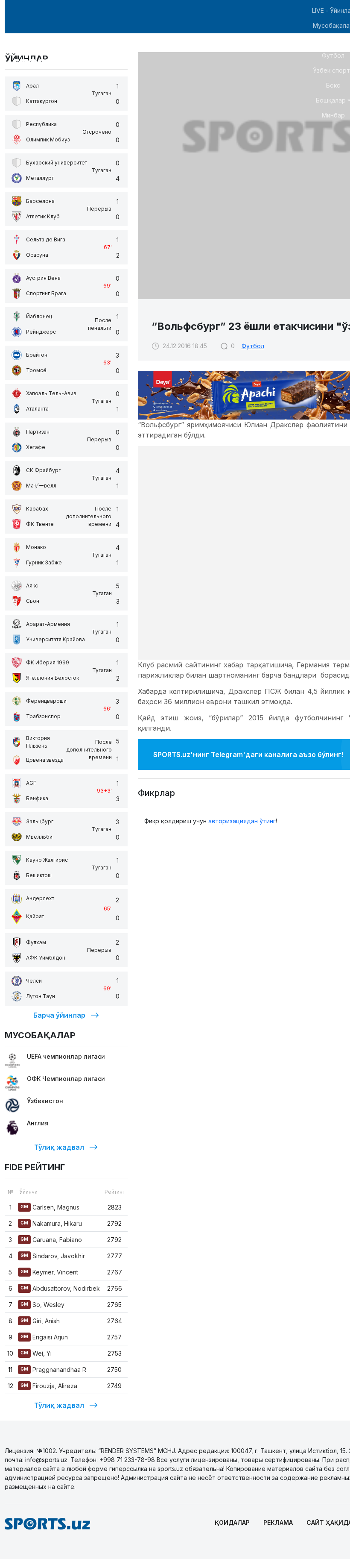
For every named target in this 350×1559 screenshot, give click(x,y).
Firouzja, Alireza (48, 1385)
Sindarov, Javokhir (52, 1256)
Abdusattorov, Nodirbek (60, 1288)
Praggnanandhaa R (53, 1369)
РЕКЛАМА (278, 1522)
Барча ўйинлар (59, 1015)
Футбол (253, 345)
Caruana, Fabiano (51, 1239)
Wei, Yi (36, 1353)
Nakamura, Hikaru (51, 1223)
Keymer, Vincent (49, 1272)
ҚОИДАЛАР (232, 1522)
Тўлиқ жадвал (59, 1147)
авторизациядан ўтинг (242, 821)
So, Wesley (42, 1304)
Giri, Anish (40, 1320)
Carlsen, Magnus (49, 1207)
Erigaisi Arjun (44, 1337)
